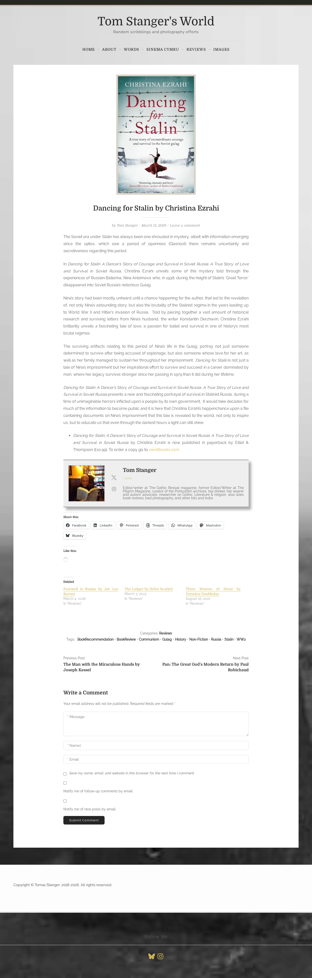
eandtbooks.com (164, 449)
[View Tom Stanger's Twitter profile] (114, 477)
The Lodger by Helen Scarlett (149, 589)
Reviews (196, 49)
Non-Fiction (198, 639)
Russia (216, 639)
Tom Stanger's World (156, 21)
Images (221, 49)
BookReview (126, 639)
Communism (149, 639)
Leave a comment (185, 225)
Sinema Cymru (162, 49)
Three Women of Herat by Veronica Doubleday (213, 591)
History (180, 639)
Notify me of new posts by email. (89, 809)
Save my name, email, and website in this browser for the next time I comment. (132, 773)
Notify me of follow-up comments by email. (98, 791)
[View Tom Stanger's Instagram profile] (114, 489)
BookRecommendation (96, 639)
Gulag (167, 639)
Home (88, 49)
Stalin (229, 639)
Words (131, 49)
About (109, 49)
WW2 (241, 639)
